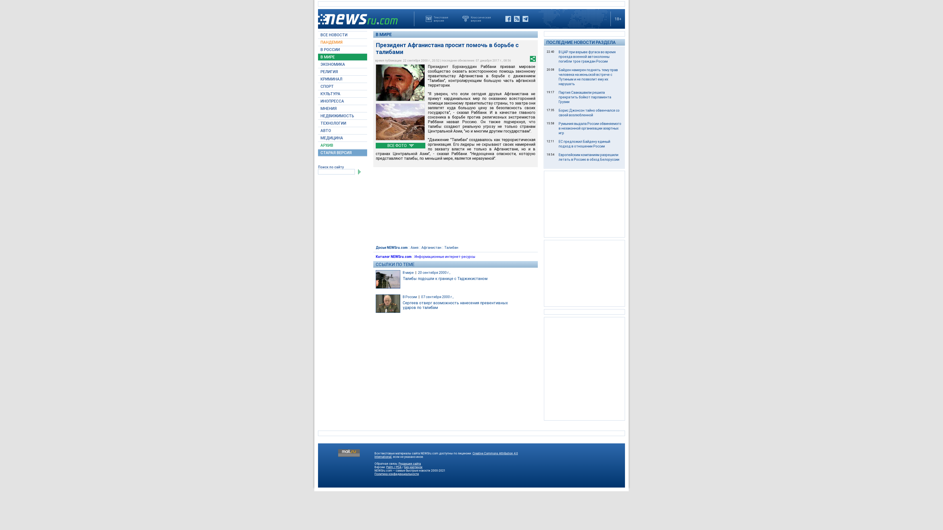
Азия (414, 248)
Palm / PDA (394, 467)
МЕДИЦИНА (331, 138)
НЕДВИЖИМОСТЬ (337, 116)
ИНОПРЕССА (332, 101)
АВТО (325, 130)
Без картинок (413, 467)
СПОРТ (327, 86)
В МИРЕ (327, 57)
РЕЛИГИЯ (329, 71)
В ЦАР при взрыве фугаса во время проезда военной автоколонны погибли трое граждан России (587, 56)
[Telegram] (525, 19)
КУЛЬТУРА (330, 94)
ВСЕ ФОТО (397, 145)
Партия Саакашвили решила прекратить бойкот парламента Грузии (585, 97)
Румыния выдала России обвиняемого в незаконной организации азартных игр (590, 128)
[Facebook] (508, 19)
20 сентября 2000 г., (434, 273)
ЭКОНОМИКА (332, 64)
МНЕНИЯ (328, 108)
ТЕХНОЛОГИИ (333, 123)
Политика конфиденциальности (396, 474)
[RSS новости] (517, 19)
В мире (384, 34)
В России (410, 297)
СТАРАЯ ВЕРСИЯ (336, 152)
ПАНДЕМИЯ (331, 42)
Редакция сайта (410, 463)
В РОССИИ (330, 49)
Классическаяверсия (481, 19)
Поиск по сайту (331, 167)
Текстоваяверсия (441, 19)
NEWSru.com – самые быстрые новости (402, 470)
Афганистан (431, 248)
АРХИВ (326, 145)
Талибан (451, 248)
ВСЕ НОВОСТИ (333, 35)
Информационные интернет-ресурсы (445, 257)
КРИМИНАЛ (331, 79)
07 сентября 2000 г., (437, 297)
